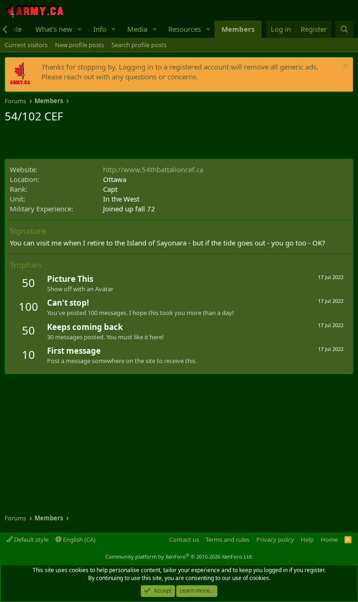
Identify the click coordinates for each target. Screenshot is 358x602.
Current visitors (26, 45)
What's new (53, 29)
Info (99, 29)
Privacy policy (275, 539)
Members (238, 29)
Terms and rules (227, 539)
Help (307, 539)
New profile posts (79, 45)
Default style (30, 539)
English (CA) (79, 539)
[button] (79, 29)
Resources (184, 29)
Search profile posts (138, 45)
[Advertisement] (114, 142)
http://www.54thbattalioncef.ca (153, 169)
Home (329, 539)
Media (137, 29)
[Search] (344, 29)
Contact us (184, 539)
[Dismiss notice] (344, 67)
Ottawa (114, 179)
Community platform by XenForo (179, 556)
